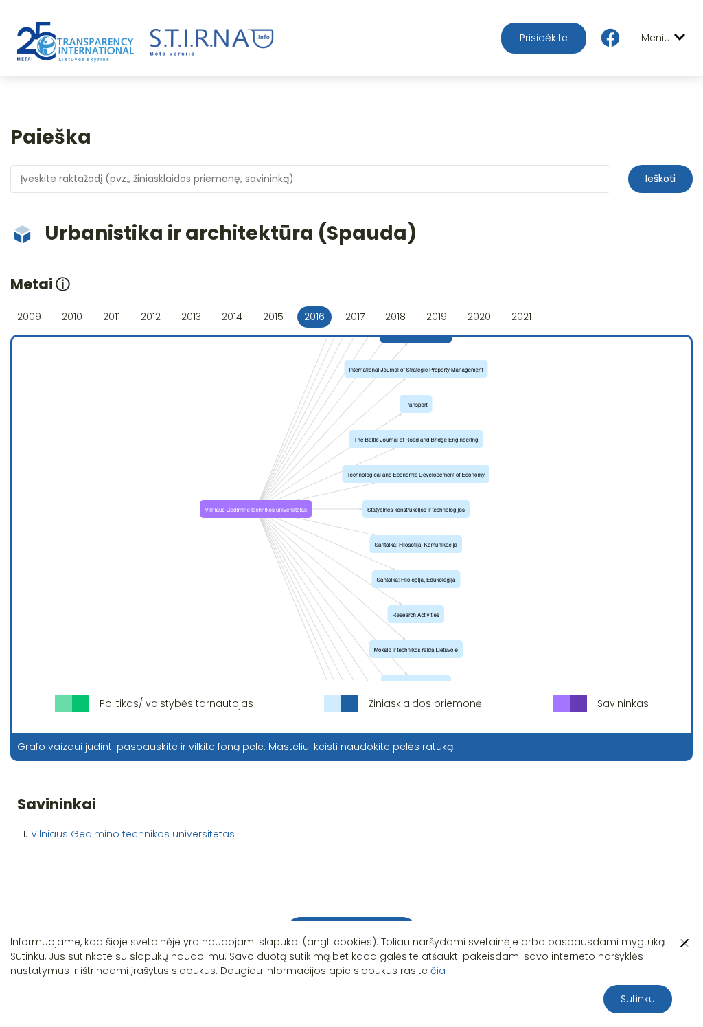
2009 (29, 317)
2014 (232, 317)
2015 (273, 317)
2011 (111, 317)
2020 (479, 317)
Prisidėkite (544, 38)
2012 (151, 317)
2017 (355, 317)
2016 (314, 317)
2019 (436, 317)
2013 (191, 317)
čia (438, 971)
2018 (395, 317)
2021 (521, 317)
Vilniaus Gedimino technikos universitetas (133, 834)
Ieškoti (660, 178)
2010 (72, 317)
